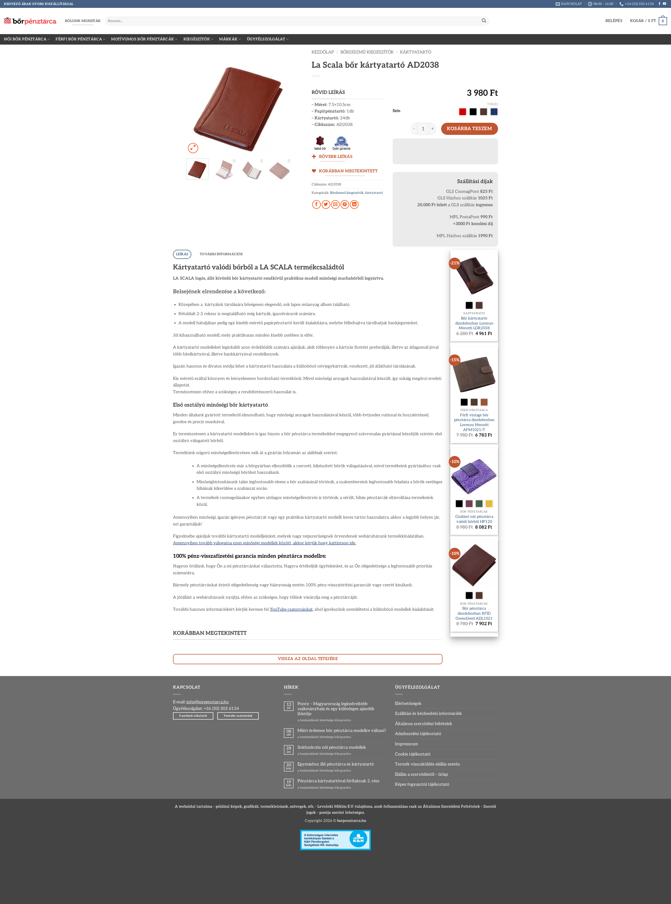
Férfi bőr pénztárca (79, 39)
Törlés (492, 104)
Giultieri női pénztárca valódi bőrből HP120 (474, 519)
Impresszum (406, 744)
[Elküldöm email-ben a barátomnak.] (335, 204)
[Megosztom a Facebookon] (316, 204)
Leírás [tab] (182, 254)
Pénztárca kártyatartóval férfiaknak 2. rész (338, 781)
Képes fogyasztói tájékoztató (422, 784)
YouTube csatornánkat (291, 609)
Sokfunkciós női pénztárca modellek (331, 747)
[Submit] (483, 21)
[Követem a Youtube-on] (664, 4)
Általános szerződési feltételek (423, 723)
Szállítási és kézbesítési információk (428, 713)
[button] (613, 21)
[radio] (463, 112)
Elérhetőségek (408, 703)
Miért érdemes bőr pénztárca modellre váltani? (341, 730)
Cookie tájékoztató (412, 754)
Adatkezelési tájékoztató (418, 733)
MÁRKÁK (228, 39)
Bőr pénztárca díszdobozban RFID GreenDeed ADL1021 (474, 613)
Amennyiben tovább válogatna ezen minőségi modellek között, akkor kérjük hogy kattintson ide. (264, 543)
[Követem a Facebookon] (659, 4)
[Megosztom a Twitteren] (326, 204)
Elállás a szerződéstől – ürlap (421, 774)
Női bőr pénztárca (25, 39)
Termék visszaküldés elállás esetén (427, 764)
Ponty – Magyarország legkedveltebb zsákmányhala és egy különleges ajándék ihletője (335, 708)
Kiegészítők (196, 39)
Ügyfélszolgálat (266, 39)
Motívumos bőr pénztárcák (142, 39)
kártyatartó (415, 52)
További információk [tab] (221, 254)
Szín (397, 111)
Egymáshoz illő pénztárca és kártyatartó (335, 764)
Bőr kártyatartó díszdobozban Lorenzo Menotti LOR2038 (474, 323)
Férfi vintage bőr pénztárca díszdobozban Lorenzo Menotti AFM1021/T (474, 422)
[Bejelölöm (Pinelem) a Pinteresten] (344, 204)
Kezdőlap (323, 52)
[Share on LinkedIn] (354, 204)
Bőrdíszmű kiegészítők (367, 52)
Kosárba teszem (469, 128)
